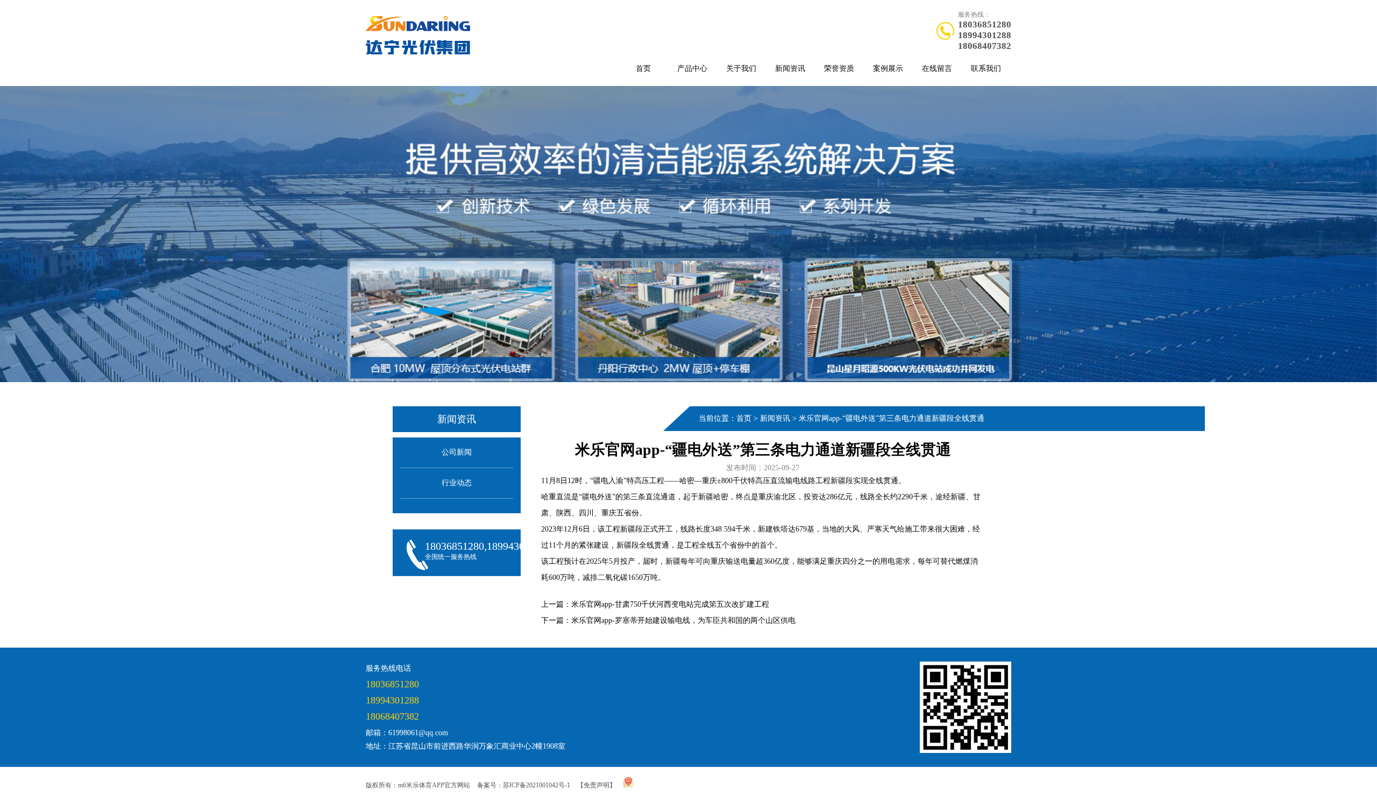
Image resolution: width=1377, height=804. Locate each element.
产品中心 (692, 68)
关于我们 (741, 68)
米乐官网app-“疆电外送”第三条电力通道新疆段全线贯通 (891, 418)
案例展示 (888, 68)
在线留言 (937, 68)
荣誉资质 (839, 68)
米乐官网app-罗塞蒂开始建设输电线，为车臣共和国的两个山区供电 (683, 620)
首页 (643, 68)
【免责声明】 (596, 785)
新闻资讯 (790, 68)
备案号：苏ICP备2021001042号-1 (523, 785)
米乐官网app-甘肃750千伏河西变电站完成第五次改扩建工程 (670, 604)
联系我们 (986, 68)
